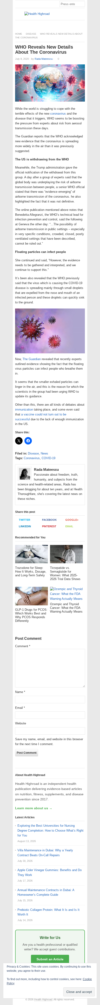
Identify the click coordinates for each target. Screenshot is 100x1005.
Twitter (24, 519)
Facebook (49, 519)
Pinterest (49, 526)
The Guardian (31, 359)
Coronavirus (32, 458)
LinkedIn (25, 526)
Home (18, 34)
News (44, 453)
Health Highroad (43, 999)
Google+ (71, 519)
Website (20, 723)
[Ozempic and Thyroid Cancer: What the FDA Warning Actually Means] (66, 594)
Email (69, 526)
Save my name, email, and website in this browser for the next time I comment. (49, 741)
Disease (31, 34)
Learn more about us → (33, 808)
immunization (24, 409)
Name (20, 692)
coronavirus (58, 113)
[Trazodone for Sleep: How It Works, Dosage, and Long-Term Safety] (31, 555)
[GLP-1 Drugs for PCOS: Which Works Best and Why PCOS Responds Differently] (31, 597)
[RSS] (82, 24)
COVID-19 (48, 458)
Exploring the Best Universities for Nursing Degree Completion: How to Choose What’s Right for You (50, 830)
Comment (22, 646)
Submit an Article (50, 959)
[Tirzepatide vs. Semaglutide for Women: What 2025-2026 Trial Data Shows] (66, 555)
